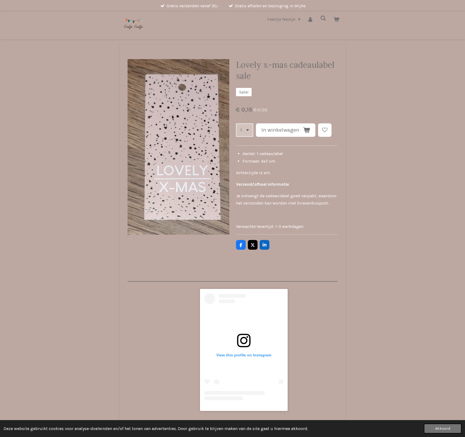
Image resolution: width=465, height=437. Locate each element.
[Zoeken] (323, 18)
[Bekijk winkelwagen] (336, 19)
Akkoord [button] (442, 428)
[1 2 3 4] (244, 130)
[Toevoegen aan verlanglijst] (325, 130)
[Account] (310, 19)
